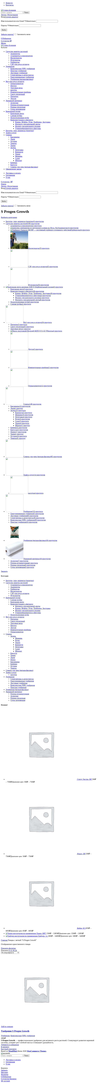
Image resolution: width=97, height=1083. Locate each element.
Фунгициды (15, 60)
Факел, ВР (81, 854)
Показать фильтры (8, 948)
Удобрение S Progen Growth (15, 1031)
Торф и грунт (11, 672)
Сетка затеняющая (17, 109)
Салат (17, 158)
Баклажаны (15, 137)
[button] (5, 1047)
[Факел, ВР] (41, 854)
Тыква (12, 146)
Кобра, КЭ (81, 928)
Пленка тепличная (17, 107)
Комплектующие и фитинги (21, 120)
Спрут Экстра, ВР (84, 779)
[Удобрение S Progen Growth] (36, 1024)
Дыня (12, 139)
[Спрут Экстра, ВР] (41, 779)
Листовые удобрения (18, 73)
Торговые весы (16, 88)
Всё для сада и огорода (15, 617)
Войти (4, 30)
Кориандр (19, 152)
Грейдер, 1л (43, 936)
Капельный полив (13, 598)
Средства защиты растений (17, 583)
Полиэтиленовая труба (19, 118)
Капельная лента (17, 113)
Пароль (9, 25)
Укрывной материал (14, 692)
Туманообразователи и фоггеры (28, 128)
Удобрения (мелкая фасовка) (21, 79)
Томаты (13, 143)
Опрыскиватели (16, 84)
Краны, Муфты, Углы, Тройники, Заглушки (32, 122)
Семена (9, 634)
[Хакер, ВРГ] (21, 933)
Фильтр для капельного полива (27, 126)
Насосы (13, 86)
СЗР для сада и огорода (19, 64)
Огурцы (13, 141)
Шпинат (18, 160)
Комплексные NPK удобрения (22, 69)
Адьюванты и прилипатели (21, 56)
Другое (13, 99)
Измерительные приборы (20, 92)
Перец (12, 660)
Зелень (13, 148)
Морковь (18, 156)
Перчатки (14, 96)
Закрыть (4, 571)
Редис (17, 640)
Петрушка (19, 150)
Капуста (13, 165)
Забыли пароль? (7, 34)
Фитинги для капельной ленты (27, 124)
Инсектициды (16, 58)
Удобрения (10, 677)
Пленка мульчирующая (19, 105)
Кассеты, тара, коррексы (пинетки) (20, 581)
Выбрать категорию (9, 217)
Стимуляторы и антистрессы (22, 75)
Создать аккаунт (11, 17)
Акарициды (15, 54)
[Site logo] (8, 10)
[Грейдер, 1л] (22, 936)
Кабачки (13, 163)
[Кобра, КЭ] (41, 928)
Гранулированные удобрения (22, 77)
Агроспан (14, 103)
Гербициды (15, 62)
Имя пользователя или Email (18, 21)
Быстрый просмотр (8, 1049)
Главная (4, 940)
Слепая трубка (16, 116)
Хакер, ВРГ (41, 933)
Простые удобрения (18, 71)
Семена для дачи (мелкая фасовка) (24, 167)
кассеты (13, 90)
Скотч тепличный (17, 94)
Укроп (17, 154)
